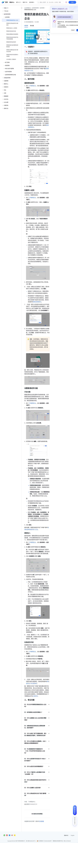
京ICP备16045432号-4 (31, 841)
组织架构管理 (35, 8)
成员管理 (42, 8)
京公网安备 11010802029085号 (44, 841)
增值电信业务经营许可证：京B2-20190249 (62, 841)
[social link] (5, 835)
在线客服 (41, 821)
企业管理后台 (27, 8)
